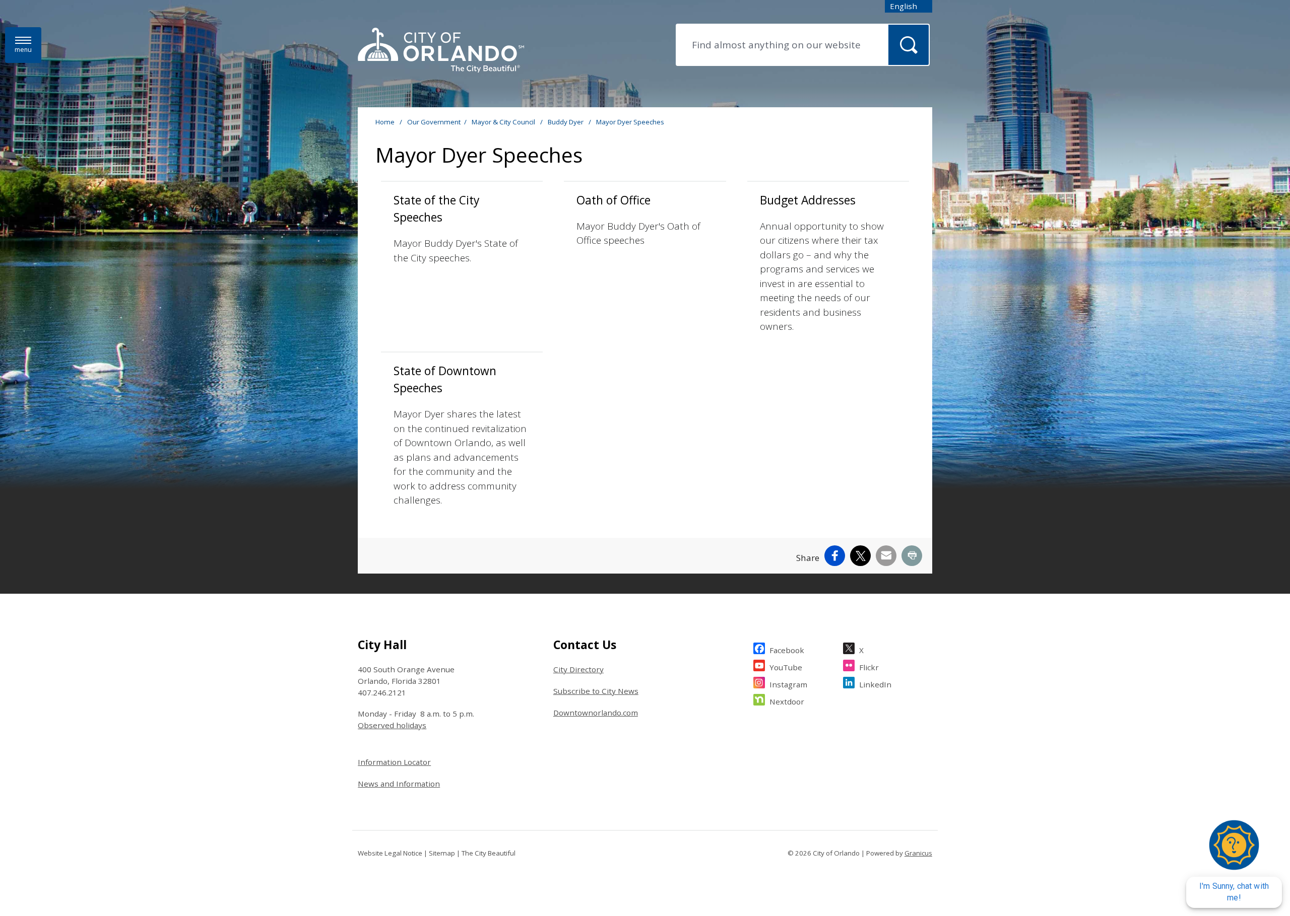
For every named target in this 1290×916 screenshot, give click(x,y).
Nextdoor (786, 701)
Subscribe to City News (595, 691)
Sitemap (442, 853)
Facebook (786, 650)
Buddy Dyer (566, 121)
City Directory (578, 669)
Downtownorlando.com (595, 713)
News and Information (399, 784)
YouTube (785, 667)
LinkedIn (875, 684)
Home (385, 121)
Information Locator (394, 762)
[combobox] (908, 6)
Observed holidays (392, 725)
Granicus (918, 853)
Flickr (869, 667)
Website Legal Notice (390, 853)
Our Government (434, 121)
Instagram (788, 684)
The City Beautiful (488, 853)
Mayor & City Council (504, 121)
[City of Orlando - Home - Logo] (441, 51)
